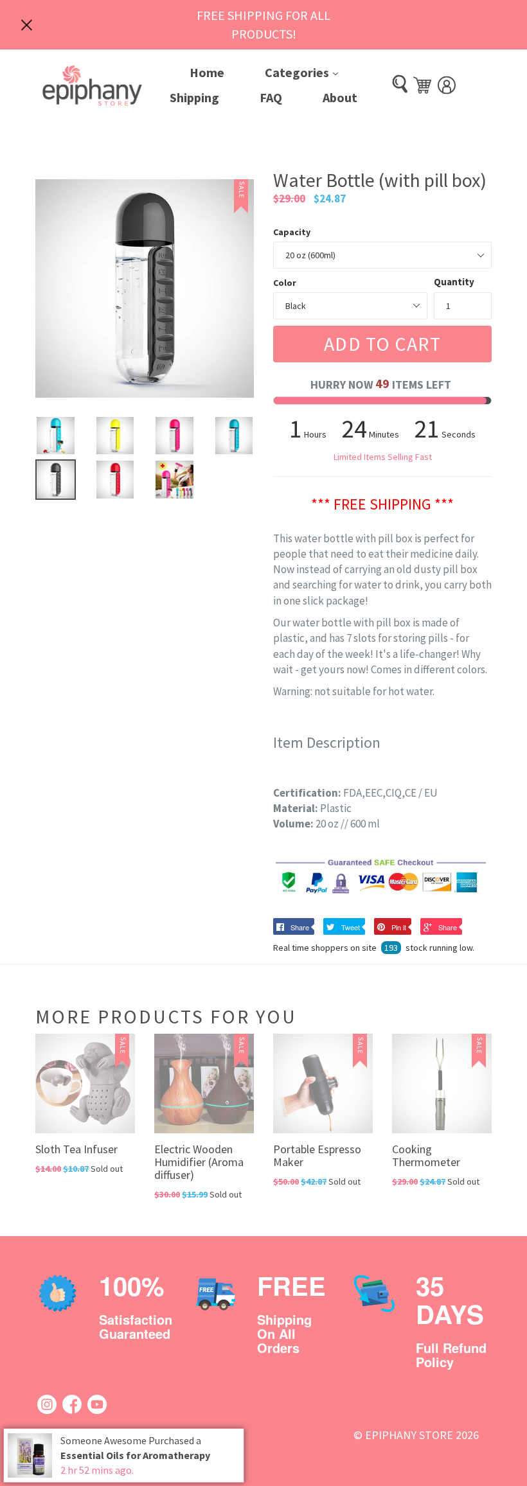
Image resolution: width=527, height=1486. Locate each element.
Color (284, 282)
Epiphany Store (409, 1435)
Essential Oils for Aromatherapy (135, 1455)
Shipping (194, 97)
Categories (311, 72)
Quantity (454, 282)
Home (207, 72)
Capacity (291, 232)
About (340, 97)
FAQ (271, 97)
